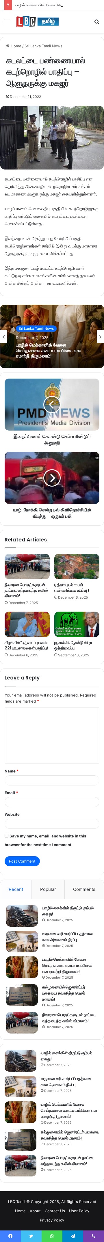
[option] (52, 336)
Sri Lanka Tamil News (43, 46)
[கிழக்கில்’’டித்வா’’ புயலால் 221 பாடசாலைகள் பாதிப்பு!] (27, 624)
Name (11, 771)
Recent (16, 889)
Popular (48, 889)
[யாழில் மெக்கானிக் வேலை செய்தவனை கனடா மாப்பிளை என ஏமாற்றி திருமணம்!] (22, 967)
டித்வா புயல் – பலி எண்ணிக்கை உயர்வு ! (71, 587)
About (35, 1211)
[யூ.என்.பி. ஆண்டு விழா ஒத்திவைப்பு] (76, 624)
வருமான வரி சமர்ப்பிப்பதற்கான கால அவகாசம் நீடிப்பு (67, 937)
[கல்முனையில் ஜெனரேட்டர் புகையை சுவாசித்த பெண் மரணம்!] (22, 995)
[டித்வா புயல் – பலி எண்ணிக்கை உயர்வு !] (76, 566)
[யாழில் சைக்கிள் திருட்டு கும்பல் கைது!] (22, 916)
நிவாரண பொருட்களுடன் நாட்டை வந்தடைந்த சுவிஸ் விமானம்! (26, 590)
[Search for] (97, 23)
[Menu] (7, 23)
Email (11, 792)
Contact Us (55, 1211)
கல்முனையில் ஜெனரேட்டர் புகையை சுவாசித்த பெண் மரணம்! (63, 993)
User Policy (79, 1211)
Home (15, 46)
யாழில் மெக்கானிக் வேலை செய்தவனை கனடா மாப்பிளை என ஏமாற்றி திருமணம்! (48, 350)
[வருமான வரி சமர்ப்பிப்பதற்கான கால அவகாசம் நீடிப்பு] (22, 941)
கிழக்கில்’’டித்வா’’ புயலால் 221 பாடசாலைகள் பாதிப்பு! (26, 645)
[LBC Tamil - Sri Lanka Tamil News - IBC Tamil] (37, 21)
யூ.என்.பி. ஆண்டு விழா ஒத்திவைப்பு (73, 645)
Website (12, 814)
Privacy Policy (52, 1220)
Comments (84, 889)
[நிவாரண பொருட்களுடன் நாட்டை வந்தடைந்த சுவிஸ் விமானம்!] (27, 566)
